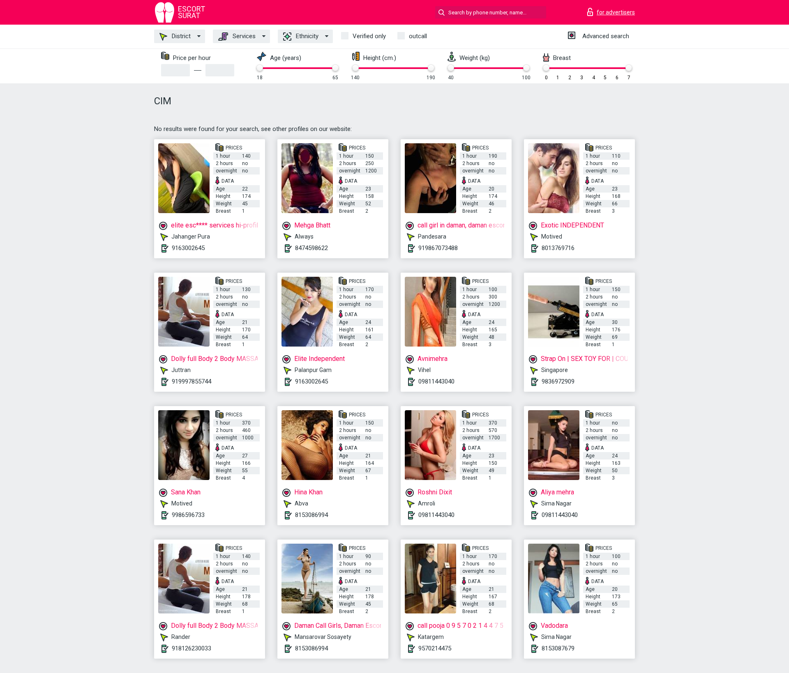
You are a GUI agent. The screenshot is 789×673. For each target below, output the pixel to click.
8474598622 (311, 248)
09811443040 (436, 381)
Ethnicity (306, 36)
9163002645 (188, 248)
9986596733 (188, 515)
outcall (418, 36)
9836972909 (558, 381)
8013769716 (558, 248)
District (180, 36)
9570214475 (434, 648)
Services (243, 36)
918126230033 (191, 648)
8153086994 (311, 515)
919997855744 (191, 381)
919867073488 (438, 248)
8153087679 (558, 648)
